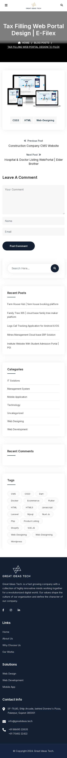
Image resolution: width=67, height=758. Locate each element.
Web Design (9, 673)
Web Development (17, 429)
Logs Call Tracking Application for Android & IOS (33, 325)
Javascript (47, 507)
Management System (18, 388)
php (13, 521)
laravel (15, 514)
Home (25, 42)
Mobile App (8, 686)
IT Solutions (13, 380)
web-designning (44, 534)
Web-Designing (45, 120)
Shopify (15, 528)
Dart (41, 493)
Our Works (8, 651)
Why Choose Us (11, 645)
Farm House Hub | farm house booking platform (32, 304)
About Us (7, 638)
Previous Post (33, 143)
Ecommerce (33, 500)
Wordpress (16, 541)
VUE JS (31, 528)
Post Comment (18, 246)
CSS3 (16, 120)
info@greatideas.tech (20, 721)
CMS (13, 493)
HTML (27, 120)
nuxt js (46, 514)
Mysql (30, 514)
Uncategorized (15, 413)
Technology (13, 405)
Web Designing (15, 421)
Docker (14, 500)
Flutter (51, 500)
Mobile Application (17, 396)
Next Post (33, 159)
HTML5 (29, 507)
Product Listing (31, 521)
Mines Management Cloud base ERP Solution (31, 334)
